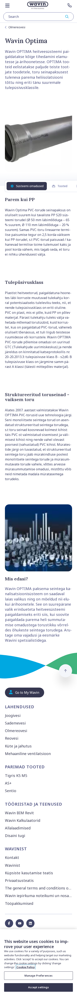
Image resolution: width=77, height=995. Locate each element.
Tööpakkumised (19, 903)
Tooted (62, 186)
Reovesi (11, 738)
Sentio (10, 790)
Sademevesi (15, 723)
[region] (38, 962)
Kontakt (12, 857)
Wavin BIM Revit (19, 812)
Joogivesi (13, 715)
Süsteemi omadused (30, 186)
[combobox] (38, 16)
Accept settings (38, 987)
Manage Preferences (38, 975)
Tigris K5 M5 (16, 775)
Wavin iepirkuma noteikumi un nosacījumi (39, 895)
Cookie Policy (25, 967)
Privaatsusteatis (19, 880)
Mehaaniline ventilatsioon (28, 753)
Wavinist (12, 865)
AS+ (8, 783)
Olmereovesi (16, 27)
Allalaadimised (18, 828)
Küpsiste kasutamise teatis (29, 872)
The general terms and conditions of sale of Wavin (39, 888)
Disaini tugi (15, 835)
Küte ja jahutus (18, 746)
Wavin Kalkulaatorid (22, 820)
